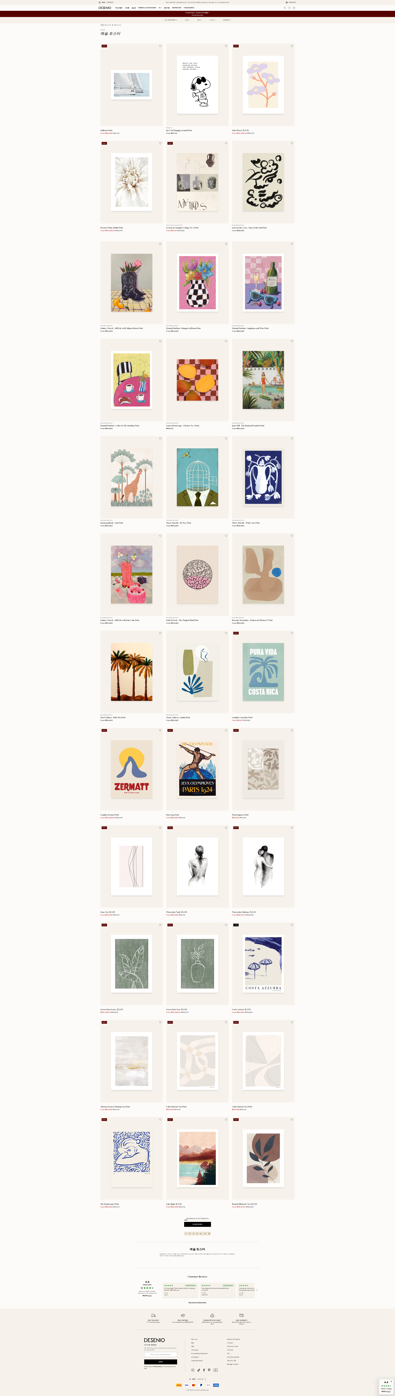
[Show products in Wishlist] (289, 7)
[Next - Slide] (257, 1290)
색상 (186, 20)
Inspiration (176, 8)
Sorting (226, 20)
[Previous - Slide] (160, 1290)
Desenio (203, 1390)
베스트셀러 (119, 8)
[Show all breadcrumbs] (102, 25)
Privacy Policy (157, 1366)
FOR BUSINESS (189, 8)
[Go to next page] (209, 1233)
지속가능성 (194, 1350)
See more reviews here (197, 1302)
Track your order (232, 1346)
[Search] (285, 8)
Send (161, 1362)
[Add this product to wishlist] (160, 46)
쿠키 (228, 1353)
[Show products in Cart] (294, 7)
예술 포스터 (117, 25)
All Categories (170, 20)
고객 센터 (230, 1343)
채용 (192, 1346)
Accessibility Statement (199, 1353)
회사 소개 (194, 1339)
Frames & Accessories (147, 8)
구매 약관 (230, 1350)
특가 (160, 8)
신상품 (127, 8)
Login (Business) (197, 1360)
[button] (386, 1386)
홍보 (192, 1343)
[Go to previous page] (186, 1233)
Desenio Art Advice (233, 1339)
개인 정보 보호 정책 (233, 1357)
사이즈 (212, 20)
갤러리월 (167, 8)
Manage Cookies (233, 1364)
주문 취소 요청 (231, 1360)
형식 (198, 20)
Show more (197, 1224)
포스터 (134, 8)
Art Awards (195, 1357)
